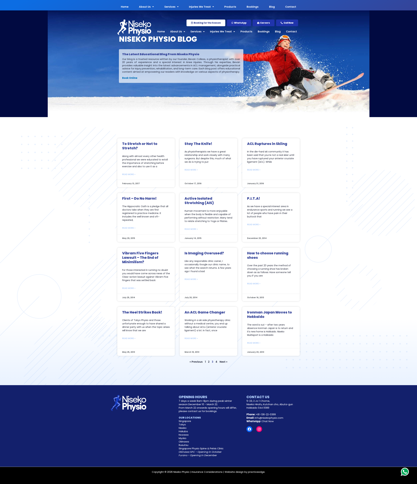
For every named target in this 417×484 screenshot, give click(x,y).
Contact (290, 6)
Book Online (129, 78)
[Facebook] (249, 429)
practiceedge (256, 472)
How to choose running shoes (267, 255)
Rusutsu (183, 445)
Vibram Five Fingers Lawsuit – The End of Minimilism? (140, 257)
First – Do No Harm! (139, 198)
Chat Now (268, 421)
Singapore (185, 421)
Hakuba (183, 431)
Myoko (182, 438)
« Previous (196, 361)
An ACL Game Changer (205, 312)
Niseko (183, 428)
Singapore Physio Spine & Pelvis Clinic (201, 448)
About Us (145, 6)
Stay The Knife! (198, 143)
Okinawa (184, 441)
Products (230, 6)
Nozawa (183, 434)
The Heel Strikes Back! (142, 312)
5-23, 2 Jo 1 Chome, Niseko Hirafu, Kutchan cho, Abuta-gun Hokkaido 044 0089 (269, 404)
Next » (223, 361)
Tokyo (182, 424)
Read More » (128, 174)
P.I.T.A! (253, 198)
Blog (272, 6)
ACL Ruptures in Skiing (267, 143)
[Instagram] (259, 429)
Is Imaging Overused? (204, 253)
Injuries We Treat (200, 6)
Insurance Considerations (207, 472)
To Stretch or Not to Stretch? (139, 145)
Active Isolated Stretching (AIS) (199, 200)
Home (125, 6)
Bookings (253, 6)
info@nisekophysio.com (269, 418)
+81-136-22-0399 (266, 414)
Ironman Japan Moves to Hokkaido (269, 314)
